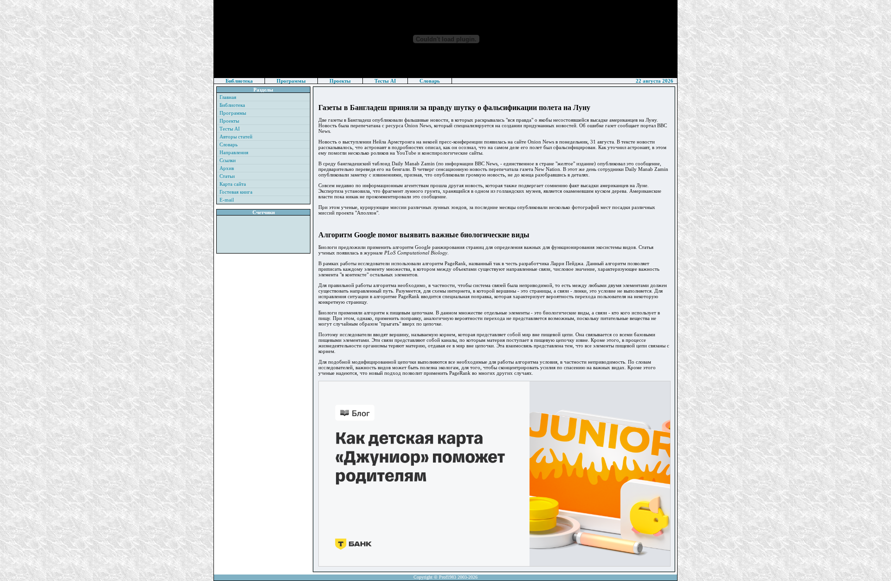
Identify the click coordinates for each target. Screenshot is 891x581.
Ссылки (228, 160)
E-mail (227, 199)
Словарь (430, 81)
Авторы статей (236, 136)
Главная (228, 97)
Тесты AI (385, 81)
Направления (234, 152)
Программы (291, 81)
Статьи (227, 176)
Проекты (340, 81)
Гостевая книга (236, 192)
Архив (227, 168)
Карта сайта (233, 184)
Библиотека (239, 81)
